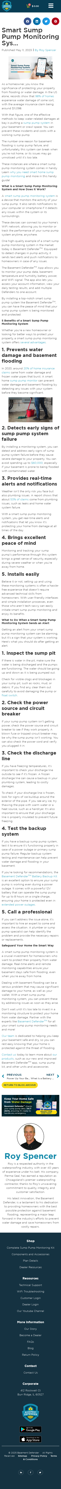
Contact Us (31, 1372)
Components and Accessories (30, 1254)
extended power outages (18, 904)
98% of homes (44, 96)
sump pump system (36, 122)
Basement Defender (32, 1021)
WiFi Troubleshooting (30, 1291)
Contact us (9, 1054)
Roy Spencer (30, 1155)
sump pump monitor (23, 380)
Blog (31, 1348)
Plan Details (30, 1260)
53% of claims (19, 499)
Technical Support (30, 1285)
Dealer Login (30, 1304)
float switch (9, 695)
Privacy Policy (39, 1456)
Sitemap (22, 1456)
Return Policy (30, 1354)
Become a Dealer (30, 1335)
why (13, 172)
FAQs (30, 1341)
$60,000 (37, 462)
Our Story (30, 1328)
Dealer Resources (30, 1267)
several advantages (33, 342)
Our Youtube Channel (30, 1311)
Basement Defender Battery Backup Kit (29, 876)
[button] (27, 21)
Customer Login (31, 1298)
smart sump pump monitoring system (30, 195)
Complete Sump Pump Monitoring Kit (30, 1247)
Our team (8, 1035)
